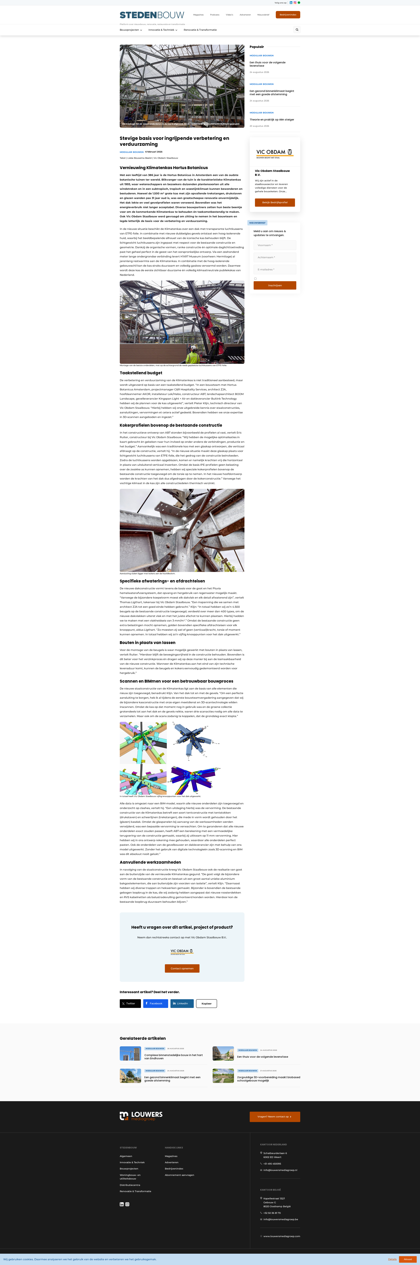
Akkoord (408, 1259)
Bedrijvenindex (288, 14)
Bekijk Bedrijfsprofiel (275, 202)
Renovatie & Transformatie (200, 29)
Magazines (198, 14)
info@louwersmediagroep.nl (280, 1170)
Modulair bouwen (132, 152)
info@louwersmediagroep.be (280, 1219)
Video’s (229, 14)
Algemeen (126, 1156)
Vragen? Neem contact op (273, 1116)
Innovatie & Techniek (161, 29)
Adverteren (245, 14)
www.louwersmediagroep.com (281, 1236)
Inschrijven (275, 285)
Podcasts (214, 14)
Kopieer (206, 1003)
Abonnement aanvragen (179, 1175)
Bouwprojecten (129, 29)
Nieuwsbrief (263, 14)
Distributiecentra (130, 1185)
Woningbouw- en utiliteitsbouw (130, 1177)
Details (392, 1259)
